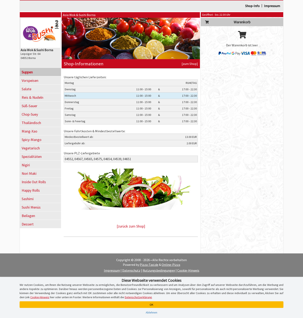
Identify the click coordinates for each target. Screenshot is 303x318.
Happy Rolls (31, 190)
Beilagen (28, 215)
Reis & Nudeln (32, 97)
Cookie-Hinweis (188, 270)
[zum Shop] (190, 64)
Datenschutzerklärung (138, 297)
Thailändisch (31, 122)
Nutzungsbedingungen (159, 270)
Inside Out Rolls (34, 182)
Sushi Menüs (31, 207)
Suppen (27, 72)
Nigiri (26, 165)
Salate (26, 89)
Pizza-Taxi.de (149, 265)
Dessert (28, 224)
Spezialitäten (32, 156)
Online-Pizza (171, 265)
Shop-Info (252, 6)
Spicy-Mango (31, 139)
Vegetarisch (31, 148)
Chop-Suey (30, 114)
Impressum (272, 6)
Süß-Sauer (29, 105)
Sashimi (28, 198)
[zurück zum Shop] (131, 226)
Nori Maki (29, 173)
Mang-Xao (29, 131)
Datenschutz (131, 270)
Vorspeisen (30, 80)
